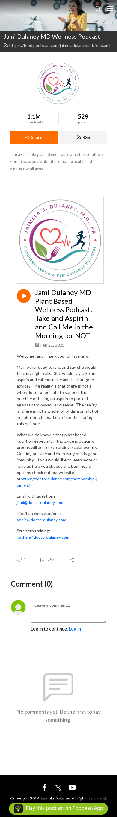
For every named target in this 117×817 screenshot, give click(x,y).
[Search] (97, 8)
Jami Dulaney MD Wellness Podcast (52, 36)
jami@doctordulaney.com (40, 502)
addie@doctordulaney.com (41, 519)
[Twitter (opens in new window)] (59, 787)
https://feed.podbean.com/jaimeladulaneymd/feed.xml (59, 45)
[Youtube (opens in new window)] (72, 787)
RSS (86, 137)
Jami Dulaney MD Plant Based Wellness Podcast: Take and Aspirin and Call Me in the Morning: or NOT (64, 314)
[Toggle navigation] (110, 8)
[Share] (71, 560)
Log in (75, 628)
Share (36, 137)
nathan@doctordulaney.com (43, 537)
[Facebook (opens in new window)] (44, 787)
